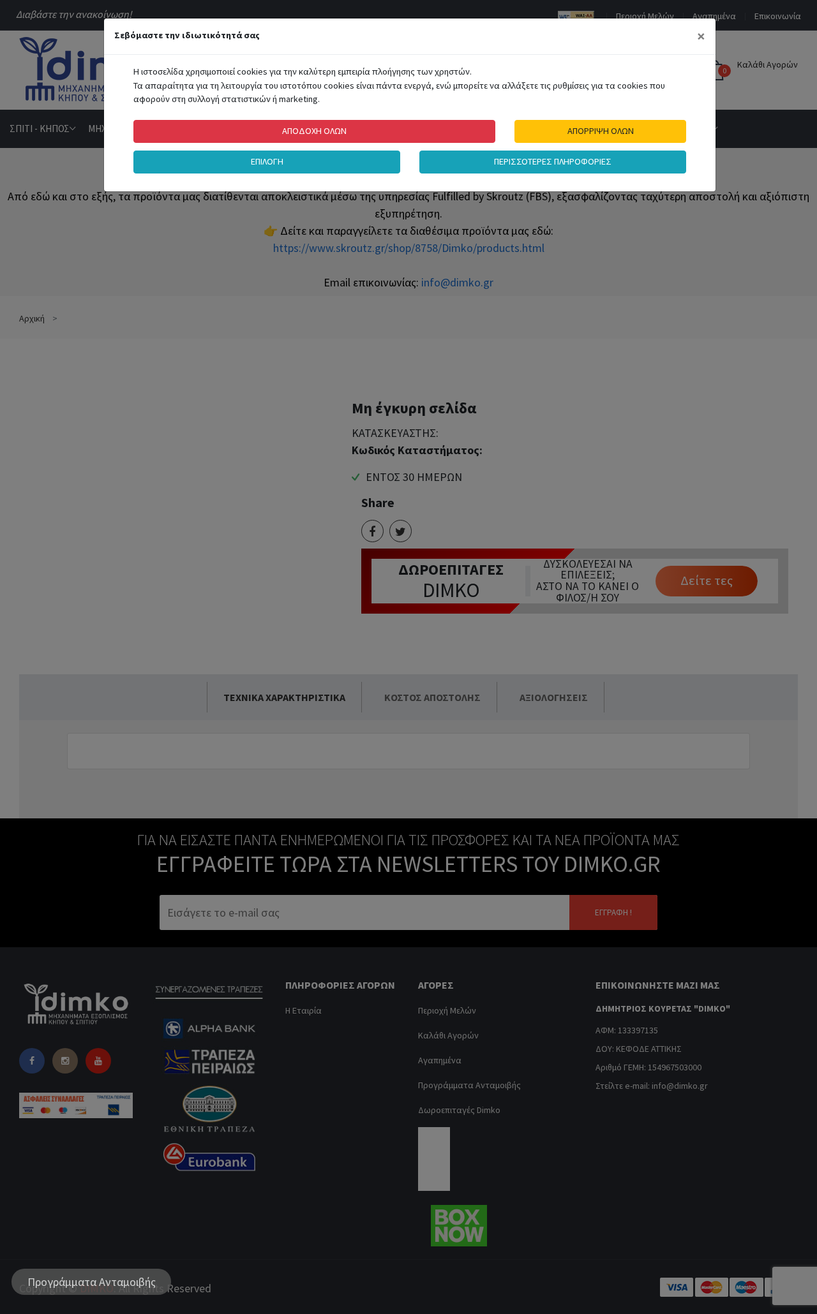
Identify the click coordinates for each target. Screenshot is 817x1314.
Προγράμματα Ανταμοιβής (91, 1281)
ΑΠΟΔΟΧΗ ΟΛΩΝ (314, 131)
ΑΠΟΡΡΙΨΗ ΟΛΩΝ (600, 131)
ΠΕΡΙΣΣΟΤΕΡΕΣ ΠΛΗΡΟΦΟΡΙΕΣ (552, 161)
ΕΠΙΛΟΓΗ (267, 161)
